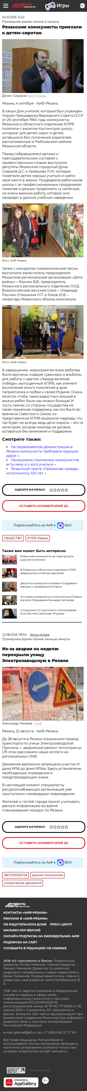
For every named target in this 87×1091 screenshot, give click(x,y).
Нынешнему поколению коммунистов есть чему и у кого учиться (42, 462)
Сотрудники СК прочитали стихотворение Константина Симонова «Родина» (48, 612)
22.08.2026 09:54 (14, 635)
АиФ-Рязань (37, 96)
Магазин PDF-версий (22, 930)
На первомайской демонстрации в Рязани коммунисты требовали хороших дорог (42, 451)
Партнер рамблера (40, 1070)
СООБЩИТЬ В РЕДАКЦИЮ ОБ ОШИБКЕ (35, 948)
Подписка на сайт (20, 942)
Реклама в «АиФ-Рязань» (25, 918)
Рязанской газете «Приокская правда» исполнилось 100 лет (42, 471)
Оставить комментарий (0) (43, 506)
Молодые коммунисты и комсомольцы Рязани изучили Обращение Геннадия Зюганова (51, 598)
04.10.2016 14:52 (13, 17)
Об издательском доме (24, 924)
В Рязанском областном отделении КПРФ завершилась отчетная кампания (48, 571)
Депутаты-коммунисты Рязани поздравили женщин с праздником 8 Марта (48, 585)
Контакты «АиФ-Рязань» (25, 912)
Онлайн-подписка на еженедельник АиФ (41, 936)
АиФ (38, 723)
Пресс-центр (61, 924)
